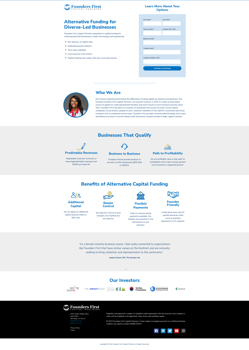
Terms (72, 330)
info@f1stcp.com (76, 321)
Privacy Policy (75, 328)
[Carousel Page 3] (126, 269)
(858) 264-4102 (76, 323)
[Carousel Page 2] (124, 269)
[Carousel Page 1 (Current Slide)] (122, 269)
